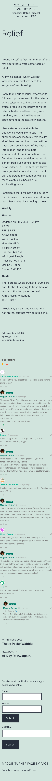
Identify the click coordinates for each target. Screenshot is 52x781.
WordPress (29, 770)
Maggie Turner (12, 336)
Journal (20, 340)
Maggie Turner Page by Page (25, 763)
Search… (6, 726)
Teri (16, 611)
